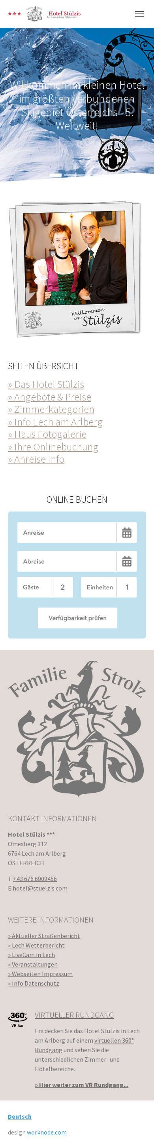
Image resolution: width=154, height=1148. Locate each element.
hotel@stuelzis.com (40, 888)
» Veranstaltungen (33, 964)
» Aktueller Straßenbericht (44, 936)
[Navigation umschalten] (139, 14)
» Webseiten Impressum (40, 974)
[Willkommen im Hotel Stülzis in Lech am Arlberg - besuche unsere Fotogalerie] (77, 267)
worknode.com (47, 1132)
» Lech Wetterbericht (36, 945)
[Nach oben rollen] (136, 1130)
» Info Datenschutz (33, 983)
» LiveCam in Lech (31, 955)
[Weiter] (146, 107)
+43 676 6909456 (35, 879)
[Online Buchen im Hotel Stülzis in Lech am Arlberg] (77, 575)
